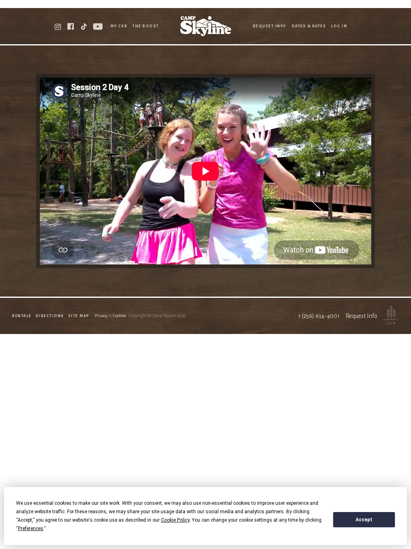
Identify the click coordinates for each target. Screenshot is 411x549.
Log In (339, 26)
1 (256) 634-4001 (319, 316)
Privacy (101, 315)
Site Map (79, 316)
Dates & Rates (309, 26)
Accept (364, 519)
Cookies (119, 315)
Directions (50, 316)
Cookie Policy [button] (175, 520)
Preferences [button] (30, 528)
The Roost (145, 26)
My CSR (118, 26)
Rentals (22, 316)
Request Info (270, 26)
